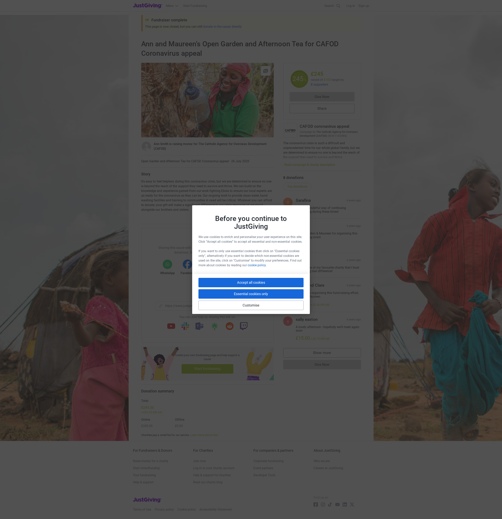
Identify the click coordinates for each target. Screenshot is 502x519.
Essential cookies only (251, 294)
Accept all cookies (251, 282)
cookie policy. (257, 265)
